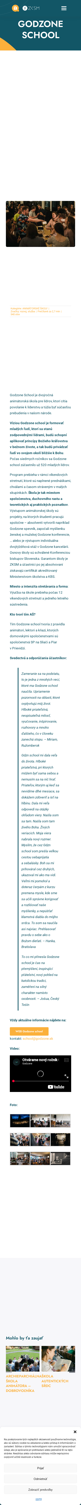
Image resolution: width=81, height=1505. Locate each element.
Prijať (40, 1468)
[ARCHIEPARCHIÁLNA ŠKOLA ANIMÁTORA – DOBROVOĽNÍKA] (23, 1359)
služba (31, 311)
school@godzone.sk (38, 1039)
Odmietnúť (40, 1479)
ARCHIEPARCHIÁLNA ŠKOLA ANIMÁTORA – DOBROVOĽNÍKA (24, 1383)
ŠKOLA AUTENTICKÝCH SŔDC (54, 1381)
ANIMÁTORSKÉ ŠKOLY (35, 308)
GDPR (39, 1499)
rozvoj (23, 311)
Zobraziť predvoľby (40, 1489)
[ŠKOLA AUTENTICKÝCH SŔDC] (58, 1359)
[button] (75, 1432)
